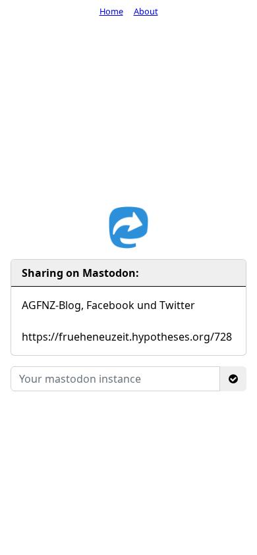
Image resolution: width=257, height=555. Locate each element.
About (146, 11)
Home (111, 11)
